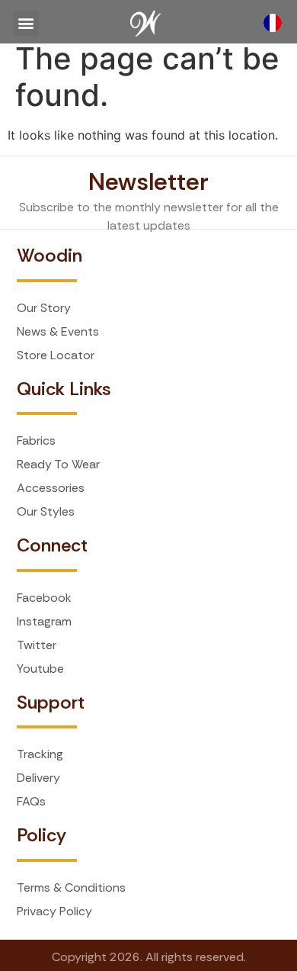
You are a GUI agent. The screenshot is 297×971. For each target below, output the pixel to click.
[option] (276, 23)
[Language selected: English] (276, 23)
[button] (26, 23)
